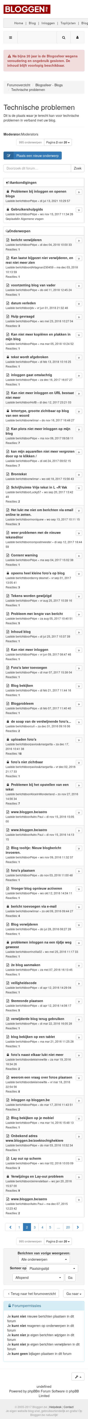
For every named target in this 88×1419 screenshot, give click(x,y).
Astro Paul (36, 817)
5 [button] (50, 1227)
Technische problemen (39, 107)
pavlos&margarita (41, 744)
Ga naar (73, 1293)
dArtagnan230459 (42, 267)
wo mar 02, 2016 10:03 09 (56, 1163)
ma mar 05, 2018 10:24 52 (57, 344)
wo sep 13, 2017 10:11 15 (63, 519)
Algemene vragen (32, 219)
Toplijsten (68, 23)
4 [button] (42, 1227)
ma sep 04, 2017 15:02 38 (56, 560)
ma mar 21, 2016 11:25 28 (57, 1041)
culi (32, 726)
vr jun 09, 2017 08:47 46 (55, 654)
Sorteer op (29, 1268)
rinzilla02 (36, 952)
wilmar (34, 420)
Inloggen (48, 23)
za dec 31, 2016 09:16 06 (54, 726)
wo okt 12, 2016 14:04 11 (56, 893)
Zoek (77, 168)
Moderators (29, 134)
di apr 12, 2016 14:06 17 (55, 1005)
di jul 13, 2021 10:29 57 (55, 201)
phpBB (33, 1391)
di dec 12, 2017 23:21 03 (55, 402)
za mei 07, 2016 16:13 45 (56, 969)
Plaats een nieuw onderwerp (37, 155)
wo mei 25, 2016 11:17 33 (61, 952)
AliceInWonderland (42, 794)
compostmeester (40, 542)
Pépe (33, 201)
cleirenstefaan (39, 1181)
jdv (32, 308)
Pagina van (56, 142)
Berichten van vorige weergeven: (44, 1256)
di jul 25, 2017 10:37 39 (55, 636)
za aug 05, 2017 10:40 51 (56, 618)
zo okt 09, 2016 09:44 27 (57, 911)
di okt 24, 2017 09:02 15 (55, 461)
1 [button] (19, 1227)
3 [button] (35, 1227)
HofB (33, 402)
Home (18, 23)
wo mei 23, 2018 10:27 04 (56, 321)
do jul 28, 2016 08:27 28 (55, 929)
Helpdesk (55, 1407)
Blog (32, 23)
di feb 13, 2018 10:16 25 (55, 362)
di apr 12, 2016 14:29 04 (55, 987)
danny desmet (39, 578)
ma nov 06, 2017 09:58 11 (56, 438)
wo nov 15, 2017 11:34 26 (56, 214)
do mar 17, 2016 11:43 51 (56, 1105)
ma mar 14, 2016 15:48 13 (57, 1122)
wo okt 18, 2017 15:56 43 (58, 479)
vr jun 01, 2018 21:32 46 (52, 308)
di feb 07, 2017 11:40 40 (55, 708)
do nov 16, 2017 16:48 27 (58, 420)
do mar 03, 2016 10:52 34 (56, 1145)
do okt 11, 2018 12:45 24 (56, 290)
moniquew (37, 519)
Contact (68, 1407)
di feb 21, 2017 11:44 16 (55, 690)
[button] (10, 1227)
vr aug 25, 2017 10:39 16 (56, 600)
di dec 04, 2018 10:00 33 (56, 244)
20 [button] (68, 1227)
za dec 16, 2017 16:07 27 (56, 380)
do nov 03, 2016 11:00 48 (56, 875)
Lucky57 (35, 492)
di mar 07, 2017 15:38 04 (56, 672)
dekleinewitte (38, 1059)
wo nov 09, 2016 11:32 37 (56, 857)
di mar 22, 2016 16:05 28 (56, 1023)
